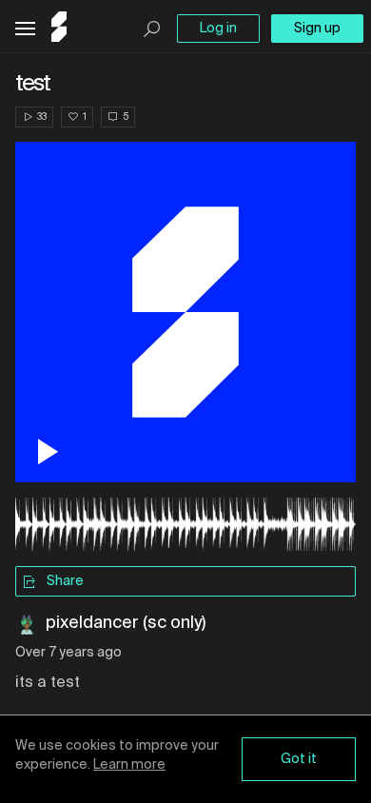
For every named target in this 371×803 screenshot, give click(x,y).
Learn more (129, 765)
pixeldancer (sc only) (125, 623)
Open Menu (25, 29)
